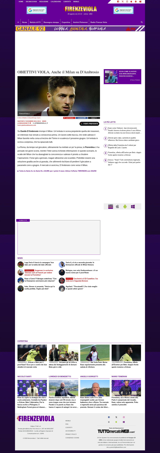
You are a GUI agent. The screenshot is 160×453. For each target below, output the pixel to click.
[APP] (111, 206)
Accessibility (71, 431)
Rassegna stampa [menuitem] (51, 22)
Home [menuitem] (24, 22)
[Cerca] (142, 22)
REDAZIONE (43, 1)
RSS (67, 424)
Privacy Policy (71, 434)
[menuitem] (18, 22)
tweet (93, 118)
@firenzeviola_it (41, 123)
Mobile (68, 420)
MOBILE (76, 1)
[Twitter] (122, 2)
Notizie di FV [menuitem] (35, 22)
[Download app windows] (140, 2)
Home (21, 1)
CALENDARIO (56, 1)
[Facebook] (118, 2)
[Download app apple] (131, 2)
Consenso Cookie (72, 437)
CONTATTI (67, 1)
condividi (81, 118)
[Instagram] (127, 2)
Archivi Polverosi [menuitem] (80, 22)
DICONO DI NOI (31, 1)
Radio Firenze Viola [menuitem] (98, 22)
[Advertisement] (122, 308)
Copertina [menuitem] (66, 22)
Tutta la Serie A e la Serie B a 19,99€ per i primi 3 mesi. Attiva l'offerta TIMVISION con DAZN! (57, 171)
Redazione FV (24, 123)
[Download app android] (136, 2)
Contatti (69, 427)
